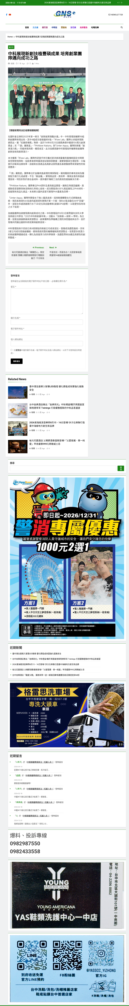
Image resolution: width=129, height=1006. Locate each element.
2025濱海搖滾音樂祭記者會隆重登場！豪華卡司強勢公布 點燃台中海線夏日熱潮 (77, 3)
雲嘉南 (64, 27)
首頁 (27, 27)
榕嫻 (12, 63)
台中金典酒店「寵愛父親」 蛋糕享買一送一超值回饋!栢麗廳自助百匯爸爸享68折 (46, 675)
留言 (13, 287)
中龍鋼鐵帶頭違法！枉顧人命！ (40, 762)
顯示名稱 (15, 318)
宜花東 (73, 27)
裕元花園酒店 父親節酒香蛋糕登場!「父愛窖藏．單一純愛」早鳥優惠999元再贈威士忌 (48, 670)
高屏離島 (83, 27)
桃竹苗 (45, 27)
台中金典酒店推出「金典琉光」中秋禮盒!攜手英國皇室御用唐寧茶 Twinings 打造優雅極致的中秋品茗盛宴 (56, 659)
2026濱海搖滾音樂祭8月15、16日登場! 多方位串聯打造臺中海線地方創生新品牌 (45, 664)
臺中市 (11, 47)
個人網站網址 (17, 339)
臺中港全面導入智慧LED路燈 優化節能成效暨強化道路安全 (36, 654)
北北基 (35, 27)
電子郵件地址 (17, 329)
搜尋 (12, 463)
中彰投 (54, 27)
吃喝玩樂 (95, 27)
